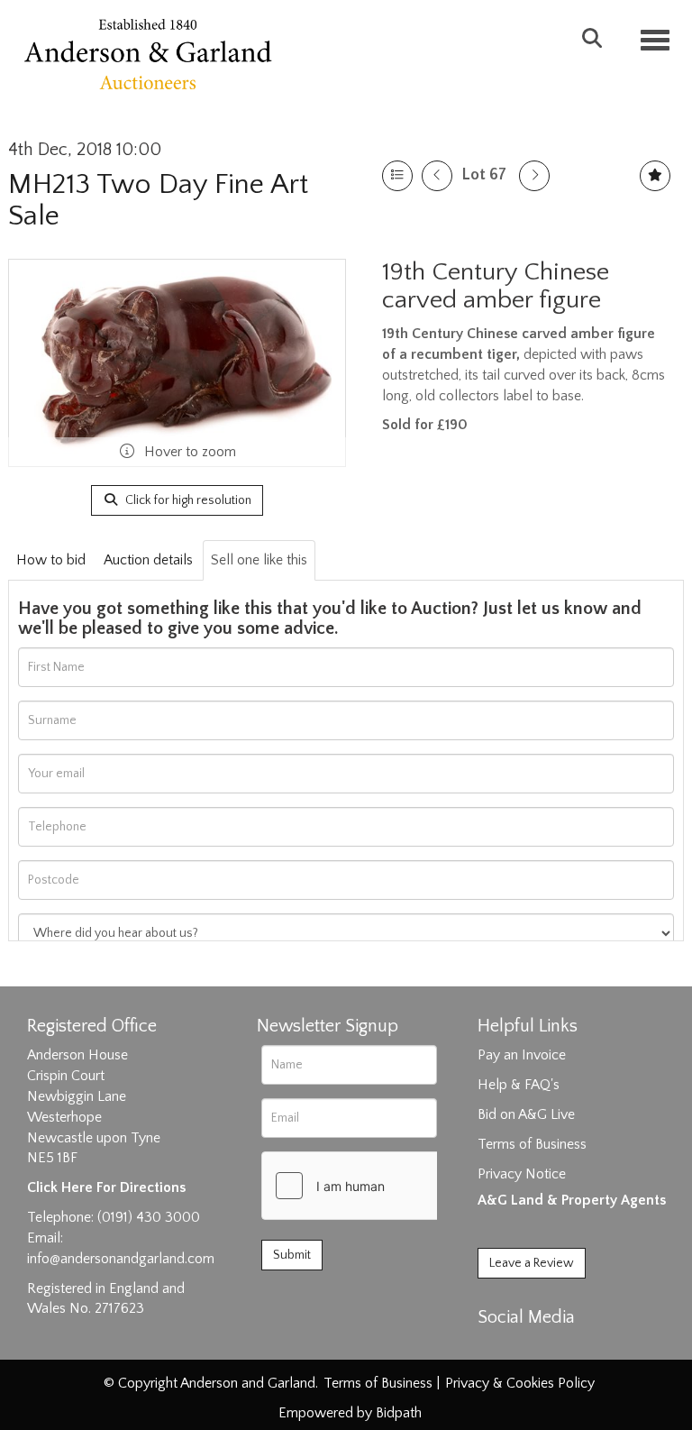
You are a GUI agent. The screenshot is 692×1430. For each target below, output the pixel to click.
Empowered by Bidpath (350, 1413)
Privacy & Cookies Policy (520, 1383)
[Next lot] (534, 175)
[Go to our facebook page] (495, 1349)
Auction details (148, 560)
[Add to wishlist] (655, 175)
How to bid (51, 560)
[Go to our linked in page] (532, 1349)
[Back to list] (397, 175)
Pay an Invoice (522, 1055)
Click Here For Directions (106, 1187)
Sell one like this (259, 560)
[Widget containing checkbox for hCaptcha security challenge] (397, 1185)
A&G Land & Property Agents (572, 1200)
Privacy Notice (522, 1174)
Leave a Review (531, 1263)
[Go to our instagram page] (569, 1349)
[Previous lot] (437, 175)
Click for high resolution (187, 500)
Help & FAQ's (519, 1085)
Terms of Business (532, 1144)
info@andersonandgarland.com (120, 1259)
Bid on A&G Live (526, 1114)
